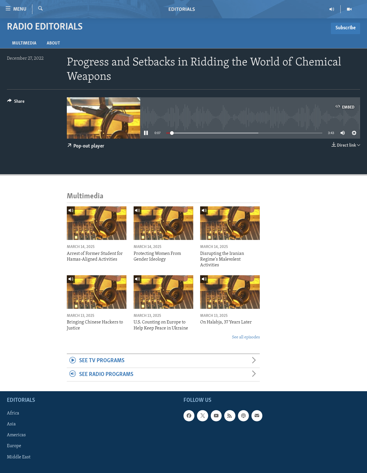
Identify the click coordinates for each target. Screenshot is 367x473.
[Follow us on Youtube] (216, 415)
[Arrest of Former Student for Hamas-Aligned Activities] (96, 223)
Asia (11, 424)
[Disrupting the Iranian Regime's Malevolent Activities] (230, 223)
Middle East (18, 457)
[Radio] (332, 9)
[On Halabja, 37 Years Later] (230, 292)
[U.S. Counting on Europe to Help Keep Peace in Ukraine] (163, 292)
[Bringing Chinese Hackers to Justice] (96, 292)
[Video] (349, 9)
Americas (16, 435)
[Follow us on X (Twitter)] (202, 415)
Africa (13, 413)
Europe (14, 446)
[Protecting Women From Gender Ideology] (163, 223)
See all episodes (246, 337)
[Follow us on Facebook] (189, 415)
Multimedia (24, 43)
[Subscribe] (256, 415)
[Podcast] (243, 415)
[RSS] (229, 415)
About (53, 43)
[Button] (15, 102)
